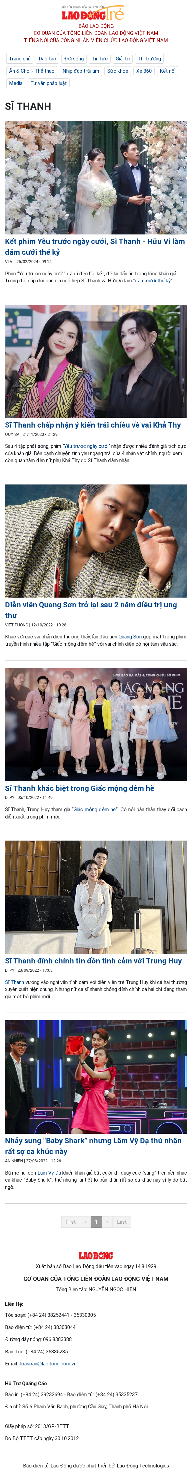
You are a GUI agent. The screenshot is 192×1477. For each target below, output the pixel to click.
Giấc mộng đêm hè (95, 809)
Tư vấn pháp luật (48, 83)
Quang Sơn (130, 637)
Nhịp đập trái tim (80, 71)
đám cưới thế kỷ (153, 281)
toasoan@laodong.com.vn (47, 1364)
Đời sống (74, 59)
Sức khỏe (117, 71)
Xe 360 (144, 71)
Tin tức (100, 59)
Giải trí (123, 59)
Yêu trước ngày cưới (86, 446)
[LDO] (96, 178)
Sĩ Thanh (14, 982)
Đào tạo (47, 59)
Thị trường (149, 59)
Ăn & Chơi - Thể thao (31, 71)
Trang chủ (19, 59)
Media (15, 83)
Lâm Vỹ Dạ (49, 1173)
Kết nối (168, 71)
